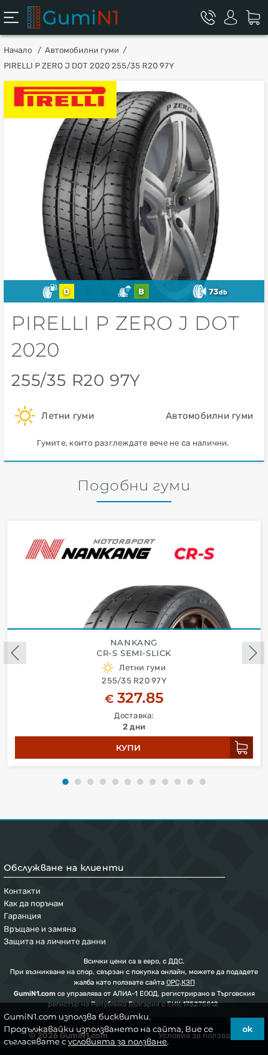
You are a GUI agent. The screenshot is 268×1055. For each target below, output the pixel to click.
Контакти (22, 891)
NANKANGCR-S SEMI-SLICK (134, 647)
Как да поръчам (34, 903)
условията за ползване (117, 1041)
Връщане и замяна (40, 929)
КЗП (188, 982)
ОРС (172, 982)
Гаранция (22, 916)
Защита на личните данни (55, 941)
